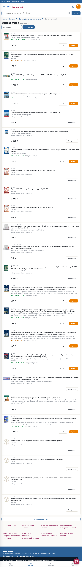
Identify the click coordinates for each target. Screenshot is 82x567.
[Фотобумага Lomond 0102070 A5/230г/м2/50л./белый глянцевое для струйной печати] (6, 36)
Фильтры (29, 27)
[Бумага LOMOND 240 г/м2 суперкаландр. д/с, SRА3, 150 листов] (6, 171)
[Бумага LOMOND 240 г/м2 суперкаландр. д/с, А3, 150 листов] (6, 190)
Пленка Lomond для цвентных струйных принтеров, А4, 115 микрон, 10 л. (36, 112)
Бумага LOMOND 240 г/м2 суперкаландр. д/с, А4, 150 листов (32, 207)
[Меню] (3, 7)
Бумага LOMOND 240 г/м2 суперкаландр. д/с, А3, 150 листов (32, 189)
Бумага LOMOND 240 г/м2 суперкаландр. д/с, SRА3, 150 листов (33, 170)
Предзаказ (72, 122)
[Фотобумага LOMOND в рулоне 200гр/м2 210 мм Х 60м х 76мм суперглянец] (6, 460)
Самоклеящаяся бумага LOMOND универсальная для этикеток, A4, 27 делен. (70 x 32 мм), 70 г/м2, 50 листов (44, 55)
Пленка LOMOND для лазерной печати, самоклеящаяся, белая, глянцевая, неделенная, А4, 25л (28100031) (44, 419)
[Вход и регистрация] (73, 7)
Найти (75, 13)
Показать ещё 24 (41, 519)
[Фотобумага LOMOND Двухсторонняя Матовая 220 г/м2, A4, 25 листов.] (6, 398)
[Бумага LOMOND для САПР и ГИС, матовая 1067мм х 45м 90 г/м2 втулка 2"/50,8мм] (6, 76)
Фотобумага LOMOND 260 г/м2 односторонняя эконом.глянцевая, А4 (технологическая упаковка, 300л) (41, 478)
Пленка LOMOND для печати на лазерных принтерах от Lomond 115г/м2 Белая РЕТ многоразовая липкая (45, 150)
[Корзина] (78, 6)
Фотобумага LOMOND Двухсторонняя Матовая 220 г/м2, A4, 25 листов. (36, 398)
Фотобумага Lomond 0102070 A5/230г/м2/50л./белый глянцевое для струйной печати (41, 35)
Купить (73, 45)
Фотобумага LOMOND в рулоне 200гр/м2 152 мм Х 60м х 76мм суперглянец (37, 440)
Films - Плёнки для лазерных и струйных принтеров (11, 535)
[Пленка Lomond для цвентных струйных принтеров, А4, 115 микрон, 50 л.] (6, 95)
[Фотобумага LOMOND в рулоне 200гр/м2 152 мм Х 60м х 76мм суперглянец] (6, 441)
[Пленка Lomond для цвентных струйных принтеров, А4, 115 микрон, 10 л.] (6, 113)
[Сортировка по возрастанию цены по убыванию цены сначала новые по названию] (11, 27)
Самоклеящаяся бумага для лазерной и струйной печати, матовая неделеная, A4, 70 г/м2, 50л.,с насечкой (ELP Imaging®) (45, 227)
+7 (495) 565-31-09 (26, 556)
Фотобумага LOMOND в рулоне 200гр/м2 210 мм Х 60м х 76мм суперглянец (37, 459)
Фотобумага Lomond (11, 525)
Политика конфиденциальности (44, 554)
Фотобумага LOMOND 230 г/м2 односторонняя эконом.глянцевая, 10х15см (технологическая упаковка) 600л (43, 499)
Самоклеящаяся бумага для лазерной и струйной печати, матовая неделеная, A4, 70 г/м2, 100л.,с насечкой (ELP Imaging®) (42, 247)
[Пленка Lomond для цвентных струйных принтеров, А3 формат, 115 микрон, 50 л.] (6, 132)
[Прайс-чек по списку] (69, 13)
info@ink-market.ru (10, 556)
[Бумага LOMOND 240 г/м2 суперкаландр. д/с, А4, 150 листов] (6, 208)
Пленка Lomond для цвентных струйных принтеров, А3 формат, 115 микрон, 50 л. (39, 131)
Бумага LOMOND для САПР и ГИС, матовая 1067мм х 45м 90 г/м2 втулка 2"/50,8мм (39, 75)
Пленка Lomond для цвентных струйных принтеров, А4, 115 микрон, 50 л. (36, 94)
